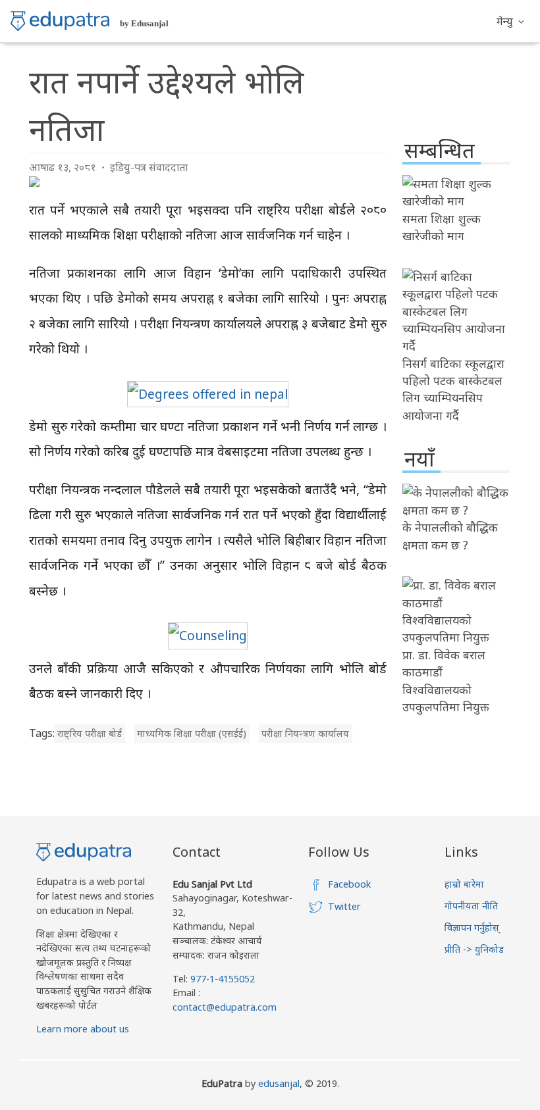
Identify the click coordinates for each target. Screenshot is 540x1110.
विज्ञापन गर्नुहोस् (472, 927)
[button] (510, 21)
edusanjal (279, 1083)
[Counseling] (208, 635)
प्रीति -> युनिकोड (474, 949)
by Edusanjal (144, 23)
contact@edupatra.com (225, 1007)
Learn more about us (82, 1028)
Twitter (344, 906)
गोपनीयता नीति (471, 905)
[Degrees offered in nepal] (207, 394)
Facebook (349, 884)
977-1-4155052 (222, 978)
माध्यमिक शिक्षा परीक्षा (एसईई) (191, 733)
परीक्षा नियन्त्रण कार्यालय (305, 733)
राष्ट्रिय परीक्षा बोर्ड (89, 733)
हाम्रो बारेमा (464, 884)
